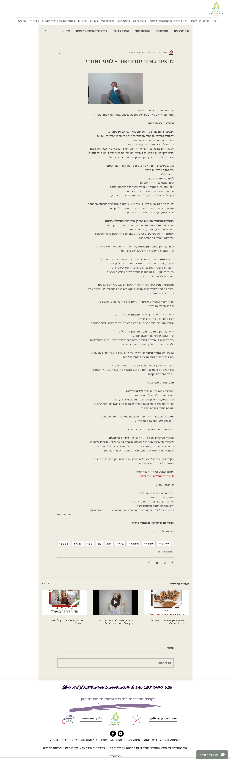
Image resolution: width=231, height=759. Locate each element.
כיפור (89, 543)
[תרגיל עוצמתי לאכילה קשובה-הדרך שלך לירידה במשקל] (115, 602)
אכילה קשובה (121, 31)
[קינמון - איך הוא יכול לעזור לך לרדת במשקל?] (166, 602)
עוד (68, 31)
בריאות (120, 543)
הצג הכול (46, 584)
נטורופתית (134, 543)
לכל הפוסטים (181, 31)
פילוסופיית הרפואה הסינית (91, 31)
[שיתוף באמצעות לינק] (149, 562)
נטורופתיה (162, 31)
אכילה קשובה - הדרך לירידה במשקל (67, 622)
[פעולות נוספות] (59, 53)
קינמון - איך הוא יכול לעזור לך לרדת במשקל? (167, 622)
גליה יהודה (164, 543)
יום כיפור (78, 543)
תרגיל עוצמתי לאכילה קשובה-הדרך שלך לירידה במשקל (116, 622)
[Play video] (115, 88)
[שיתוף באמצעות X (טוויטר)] (164, 562)
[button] (45, 31)
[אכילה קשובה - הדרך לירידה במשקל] (64, 602)
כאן (84, 699)
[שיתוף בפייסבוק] (172, 562)
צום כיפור (63, 543)
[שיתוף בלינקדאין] (156, 562)
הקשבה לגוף (142, 31)
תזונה (109, 543)
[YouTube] (121, 733)
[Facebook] (113, 733)
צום (99, 543)
